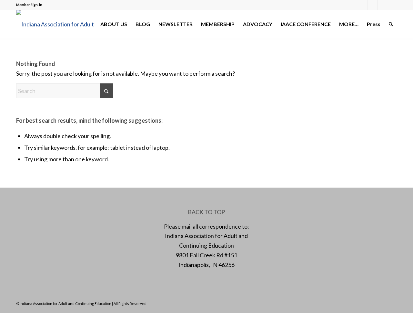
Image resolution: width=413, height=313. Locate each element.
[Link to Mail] (382, 5)
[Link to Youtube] (392, 5)
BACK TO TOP (206, 211)
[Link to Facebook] (363, 5)
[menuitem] (113, 24)
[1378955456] (59, 24)
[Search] (391, 24)
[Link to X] (372, 5)
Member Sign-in (29, 5)
